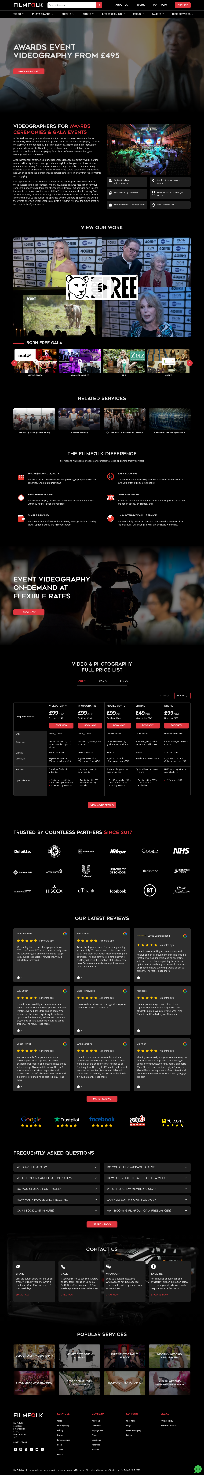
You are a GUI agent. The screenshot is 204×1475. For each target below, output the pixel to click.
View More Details (102, 805)
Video (59, 1420)
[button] (17, 14)
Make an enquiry (133, 1430)
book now (29, 612)
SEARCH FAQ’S (102, 1225)
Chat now (130, 1420)
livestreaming (112, 14)
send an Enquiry (29, 71)
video (17, 14)
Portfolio (96, 1444)
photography (41, 14)
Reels (137, 14)
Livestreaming (63, 1440)
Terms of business (169, 1425)
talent (156, 14)
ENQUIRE (183, 5)
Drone (60, 1435)
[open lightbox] (101, 287)
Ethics (94, 1435)
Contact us (97, 1425)
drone (87, 14)
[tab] (81, 682)
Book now (61, 725)
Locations (96, 1440)
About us (96, 1420)
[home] (28, 5)
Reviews (95, 1449)
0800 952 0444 (20, 1442)
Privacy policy (167, 1420)
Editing (60, 1430)
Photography (63, 1425)
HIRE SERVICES (181, 14)
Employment (97, 1430)
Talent (60, 1449)
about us (122, 5)
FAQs (128, 1425)
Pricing (141, 5)
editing (66, 14)
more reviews (102, 1099)
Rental (60, 1454)
